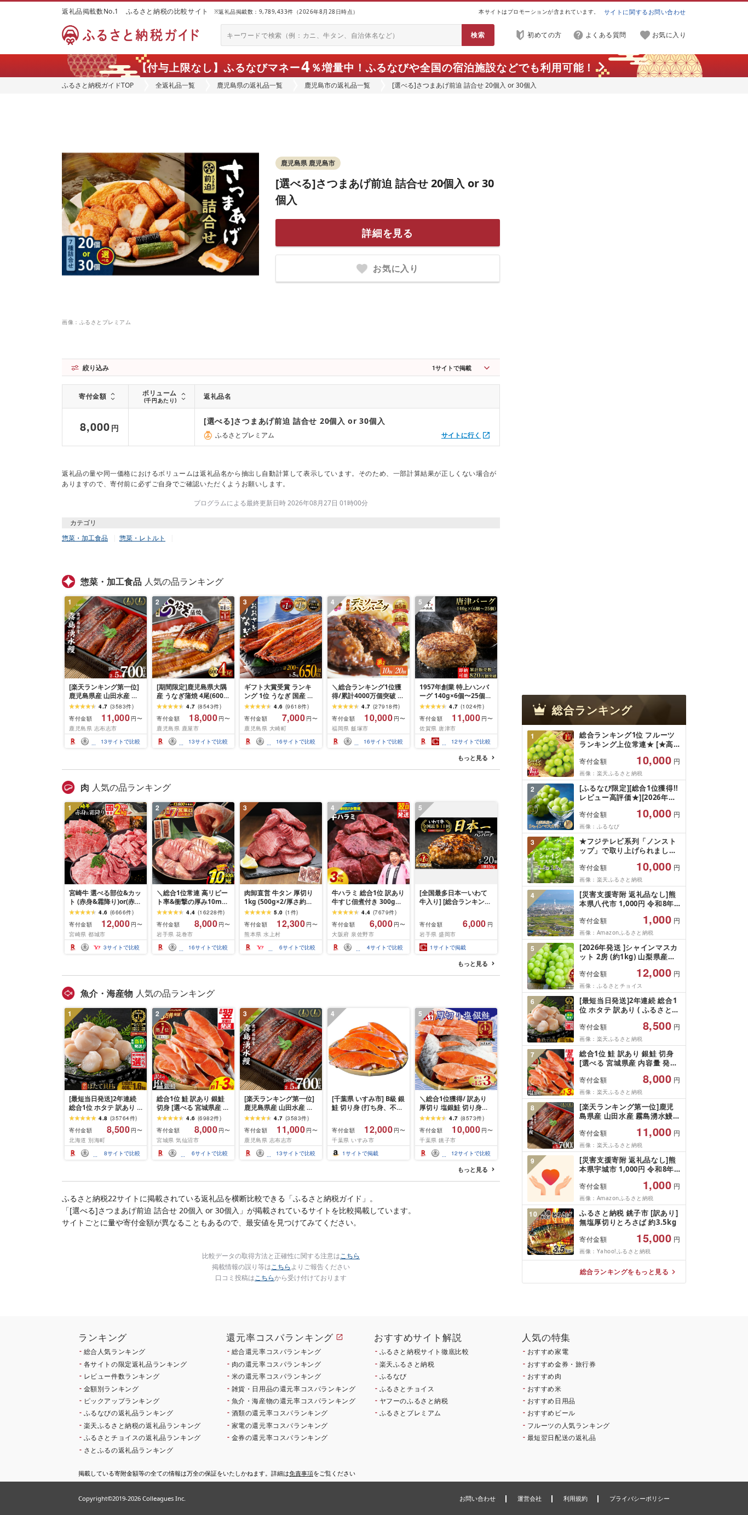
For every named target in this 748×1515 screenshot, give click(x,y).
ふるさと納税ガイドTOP (98, 85)
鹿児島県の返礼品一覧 (250, 85)
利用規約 (575, 1498)
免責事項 (301, 1473)
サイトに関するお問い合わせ (645, 12)
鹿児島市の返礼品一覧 (337, 85)
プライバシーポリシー (639, 1498)
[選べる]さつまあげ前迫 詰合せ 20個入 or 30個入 (294, 421)
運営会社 (529, 1498)
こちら (350, 1255)
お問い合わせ (477, 1498)
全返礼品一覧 (175, 85)
